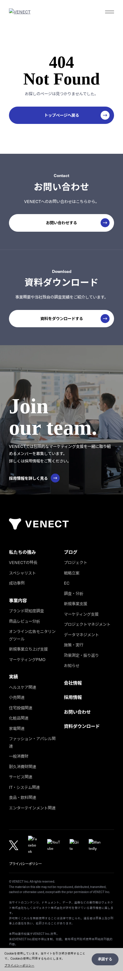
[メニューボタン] (109, 11)
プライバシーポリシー (25, 863)
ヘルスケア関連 (22, 687)
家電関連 (16, 728)
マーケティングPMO (27, 659)
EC (67, 583)
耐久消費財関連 (22, 766)
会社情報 (73, 682)
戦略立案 (71, 573)
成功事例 (16, 583)
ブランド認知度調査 (26, 611)
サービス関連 (20, 777)
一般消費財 (18, 756)
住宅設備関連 (20, 708)
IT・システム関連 (24, 787)
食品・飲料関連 (22, 797)
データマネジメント (81, 634)
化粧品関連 (18, 718)
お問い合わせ (77, 711)
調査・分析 (73, 593)
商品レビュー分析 (24, 621)
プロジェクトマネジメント (87, 624)
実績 (13, 676)
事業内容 (18, 600)
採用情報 (73, 697)
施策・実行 (73, 645)
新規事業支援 (75, 603)
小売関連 (16, 697)
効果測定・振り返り (81, 655)
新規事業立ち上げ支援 (28, 649)
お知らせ (71, 665)
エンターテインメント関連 (32, 808)
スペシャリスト (22, 573)
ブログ (70, 552)
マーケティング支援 (81, 614)
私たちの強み (22, 552)
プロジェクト (75, 562)
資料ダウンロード (82, 726)
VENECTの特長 (23, 562)
